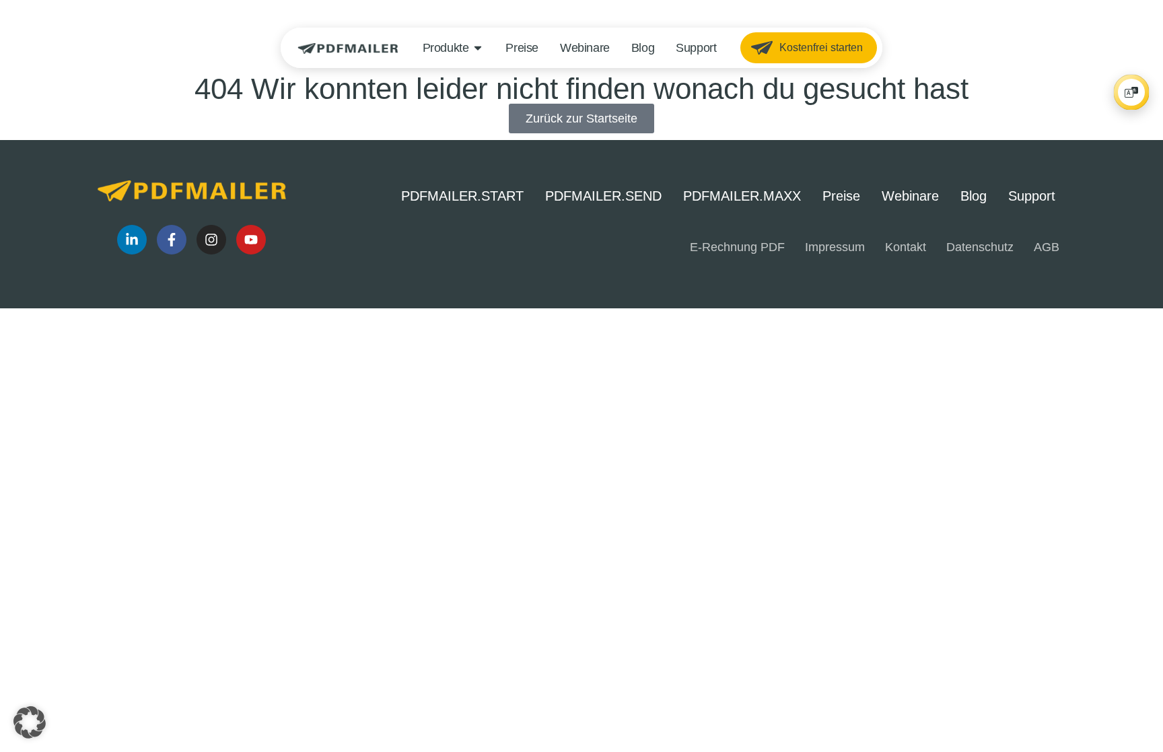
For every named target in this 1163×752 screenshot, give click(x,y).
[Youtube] (251, 239)
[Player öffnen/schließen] (1131, 92)
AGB (1046, 247)
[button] (29, 722)
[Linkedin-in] (132, 239)
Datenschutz (980, 247)
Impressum (835, 247)
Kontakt (905, 247)
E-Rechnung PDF (737, 247)
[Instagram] (211, 239)
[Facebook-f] (171, 239)
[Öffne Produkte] (478, 48)
